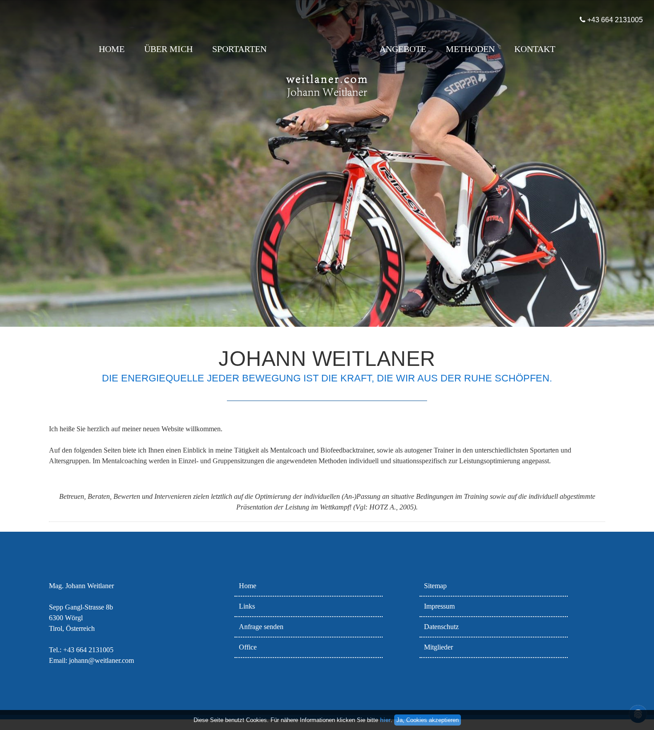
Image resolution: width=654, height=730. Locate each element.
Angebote (402, 49)
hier (385, 720)
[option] (327, 163)
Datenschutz (441, 626)
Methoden (470, 49)
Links (247, 606)
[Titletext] (327, 108)
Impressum (439, 606)
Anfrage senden (261, 626)
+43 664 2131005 (609, 20)
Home (112, 49)
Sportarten (239, 49)
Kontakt (534, 49)
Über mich (168, 49)
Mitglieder (438, 647)
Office (248, 647)
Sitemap (435, 586)
